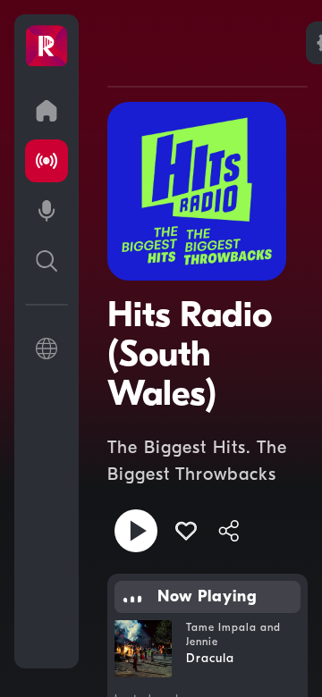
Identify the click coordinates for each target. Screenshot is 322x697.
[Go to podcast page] (46, 210)
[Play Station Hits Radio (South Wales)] (135, 530)
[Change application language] (46, 348)
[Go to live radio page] (46, 160)
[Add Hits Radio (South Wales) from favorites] (186, 531)
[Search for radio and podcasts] (46, 260)
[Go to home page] (46, 110)
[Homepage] (46, 46)
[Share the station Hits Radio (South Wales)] (229, 531)
